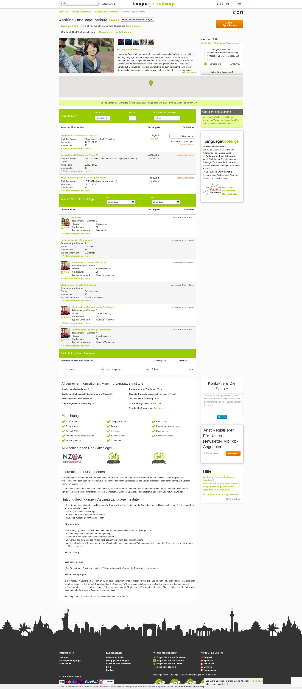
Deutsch (208, 667)
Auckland (114, 12)
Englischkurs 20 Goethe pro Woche (78, 135)
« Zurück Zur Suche (68, 26)
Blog (108, 667)
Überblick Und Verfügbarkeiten (78, 32)
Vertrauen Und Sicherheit (118, 664)
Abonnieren (233, 453)
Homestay (76, 217)
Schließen (258, 681)
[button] (151, 83)
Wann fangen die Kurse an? (216, 490)
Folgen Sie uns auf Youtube (170, 660)
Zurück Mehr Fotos (129, 49)
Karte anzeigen (133, 26)
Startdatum (100, 112)
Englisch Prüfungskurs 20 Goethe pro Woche (83, 177)
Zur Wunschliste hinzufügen (138, 19)
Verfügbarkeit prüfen (185, 155)
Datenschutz (65, 664)
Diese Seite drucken (166, 667)
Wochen (132, 112)
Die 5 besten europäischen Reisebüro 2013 (229, 190)
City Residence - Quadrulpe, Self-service (91, 330)
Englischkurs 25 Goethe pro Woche (78, 155)
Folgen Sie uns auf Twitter (169, 664)
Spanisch (208, 660)
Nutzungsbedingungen (70, 660)
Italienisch (209, 664)
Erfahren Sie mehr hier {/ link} (189, 686)
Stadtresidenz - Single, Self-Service (89, 262)
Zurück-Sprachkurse (230, 24)
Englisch (208, 657)
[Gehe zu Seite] (97, 135)
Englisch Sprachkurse (81, 12)
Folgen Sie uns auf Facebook (171, 657)
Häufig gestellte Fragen (117, 660)
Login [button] (220, 4)
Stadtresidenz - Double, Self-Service (78, 285)
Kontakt (110, 670)
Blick (66, 227)
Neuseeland (100, 12)
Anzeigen (158, 408)
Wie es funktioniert (115, 657)
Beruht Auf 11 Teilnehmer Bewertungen (219, 43)
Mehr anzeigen (189, 72)
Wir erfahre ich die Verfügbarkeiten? (220, 494)
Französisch (210, 670)
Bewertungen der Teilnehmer (115, 32)
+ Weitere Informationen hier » (75, 148)
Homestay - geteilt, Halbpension (76, 240)
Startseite (63, 12)
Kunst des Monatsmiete (165, 112)
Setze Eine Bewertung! (222, 72)
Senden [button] (221, 417)
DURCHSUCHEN (109, 4)
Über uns (63, 657)
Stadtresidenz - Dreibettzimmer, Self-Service (93, 307)
